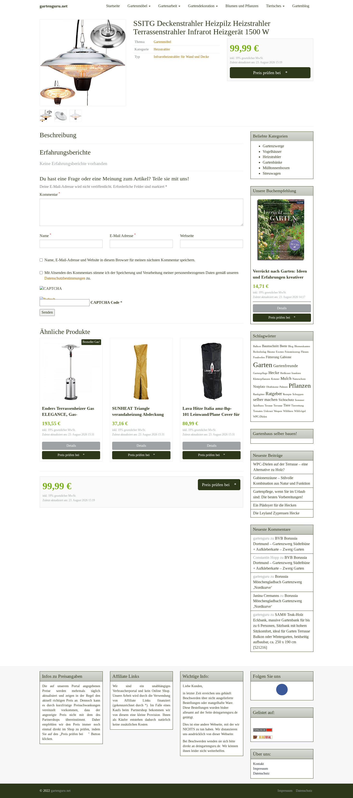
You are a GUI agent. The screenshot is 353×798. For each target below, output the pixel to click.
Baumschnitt (270, 346)
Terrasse (278, 405)
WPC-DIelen (260, 416)
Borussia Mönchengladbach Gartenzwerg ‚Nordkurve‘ (277, 582)
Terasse (269, 405)
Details (71, 445)
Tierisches (274, 6)
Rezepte (287, 394)
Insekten (296, 373)
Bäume (271, 352)
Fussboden (259, 357)
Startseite (113, 6)
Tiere (286, 405)
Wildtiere (288, 411)
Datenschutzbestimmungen (64, 278)
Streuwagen (272, 173)
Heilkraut (285, 373)
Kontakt (258, 764)
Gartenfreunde (285, 365)
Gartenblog (300, 6)
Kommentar (50, 194)
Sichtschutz (286, 400)
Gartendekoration (201, 6)
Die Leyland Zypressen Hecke (276, 513)
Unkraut (268, 411)
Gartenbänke (272, 162)
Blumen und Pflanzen (241, 6)
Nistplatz (259, 386)
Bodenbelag (259, 352)
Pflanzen (300, 385)
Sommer (299, 400)
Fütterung (272, 357)
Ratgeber (274, 393)
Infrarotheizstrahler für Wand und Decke (181, 57)
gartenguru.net (61, 790)
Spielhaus (258, 405)
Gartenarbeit (168, 6)
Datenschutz (261, 773)
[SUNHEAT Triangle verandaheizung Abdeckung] (141, 372)
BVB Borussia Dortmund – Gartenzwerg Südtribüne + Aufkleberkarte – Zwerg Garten (281, 543)
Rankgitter (259, 394)
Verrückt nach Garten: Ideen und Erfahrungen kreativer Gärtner (280, 274)
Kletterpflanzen (261, 379)
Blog (290, 346)
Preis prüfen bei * (270, 72)
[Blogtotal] (262, 736)
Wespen (278, 411)
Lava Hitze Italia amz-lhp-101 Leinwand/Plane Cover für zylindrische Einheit (211, 411)
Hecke (273, 372)
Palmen (284, 387)
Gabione (285, 357)
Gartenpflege (260, 373)
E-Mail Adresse (123, 235)
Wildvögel (300, 411)
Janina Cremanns (266, 596)
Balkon (257, 346)
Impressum (260, 768)
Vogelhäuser (272, 151)
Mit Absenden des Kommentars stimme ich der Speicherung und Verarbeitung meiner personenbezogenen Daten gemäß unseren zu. (141, 275)
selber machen (265, 399)
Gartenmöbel (138, 6)
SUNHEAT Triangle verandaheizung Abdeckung (138, 411)
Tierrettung (297, 405)
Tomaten (258, 411)
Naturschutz (299, 379)
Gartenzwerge (273, 146)
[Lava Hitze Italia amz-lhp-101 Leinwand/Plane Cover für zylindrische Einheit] (212, 371)
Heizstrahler (162, 49)
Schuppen (298, 394)
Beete (283, 346)
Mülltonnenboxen (276, 168)
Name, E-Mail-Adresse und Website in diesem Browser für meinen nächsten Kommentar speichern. (119, 260)
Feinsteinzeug (292, 352)
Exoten (280, 352)
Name (45, 235)
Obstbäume (272, 387)
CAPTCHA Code (105, 302)
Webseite (187, 236)
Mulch (286, 378)
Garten (262, 365)
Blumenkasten (302, 346)
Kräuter (275, 379)
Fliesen (305, 352)
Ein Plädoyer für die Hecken (274, 505)
